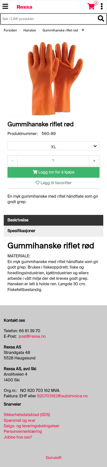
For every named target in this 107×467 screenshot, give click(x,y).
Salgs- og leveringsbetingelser (31, 426)
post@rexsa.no (32, 336)
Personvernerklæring (23, 431)
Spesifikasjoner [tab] (21, 230)
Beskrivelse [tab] (17, 220)
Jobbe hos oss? (18, 437)
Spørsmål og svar (20, 420)
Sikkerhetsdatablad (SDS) (27, 414)
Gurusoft (53, 457)
